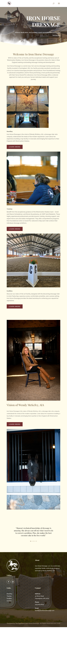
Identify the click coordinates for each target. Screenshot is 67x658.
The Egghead (19, 623)
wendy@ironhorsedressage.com (44, 610)
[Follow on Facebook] (8, 582)
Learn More (15, 147)
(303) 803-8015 (39, 604)
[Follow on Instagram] (13, 582)
